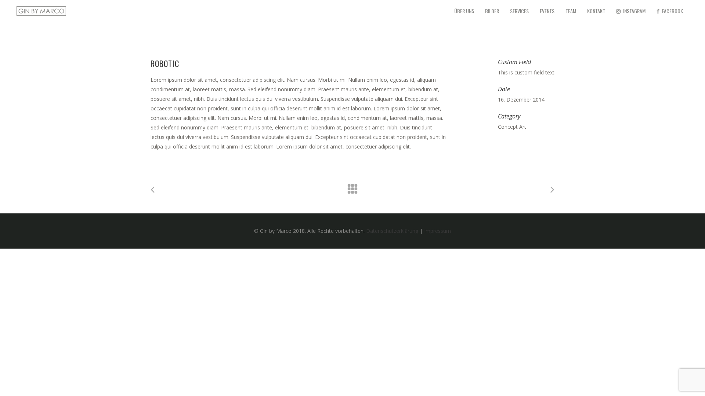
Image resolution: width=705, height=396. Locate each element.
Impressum (437, 230)
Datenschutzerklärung (392, 230)
